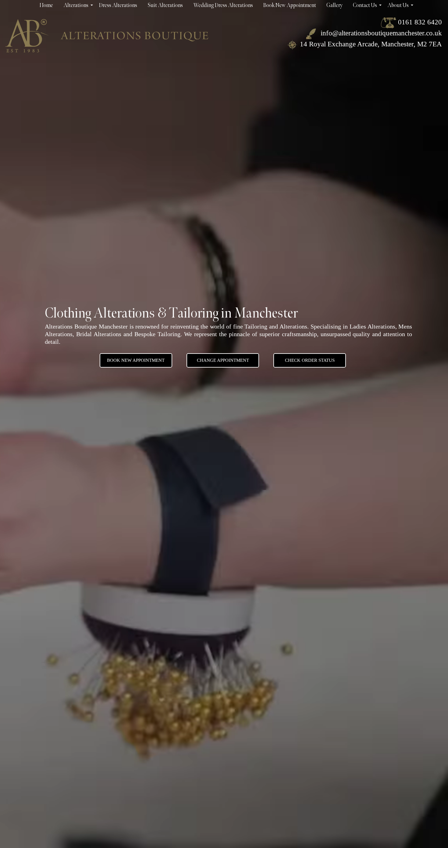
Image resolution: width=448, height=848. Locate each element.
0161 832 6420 (420, 22)
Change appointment (223, 360)
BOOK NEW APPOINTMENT (136, 360)
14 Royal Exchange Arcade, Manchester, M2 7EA (371, 44)
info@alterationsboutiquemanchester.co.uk (380, 33)
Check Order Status (310, 360)
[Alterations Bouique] (106, 35)
